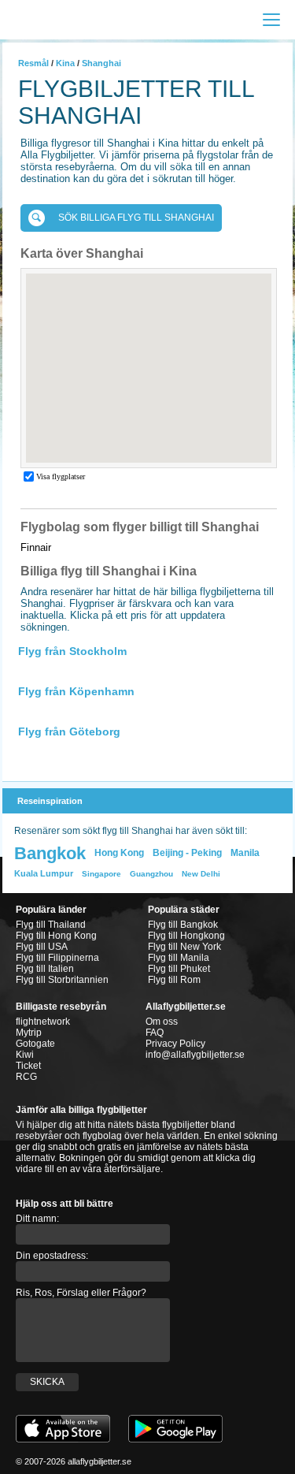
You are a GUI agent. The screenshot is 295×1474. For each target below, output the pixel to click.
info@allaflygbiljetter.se (195, 1054)
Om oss (162, 1021)
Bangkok (50, 853)
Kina (65, 63)
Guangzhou (151, 873)
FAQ (155, 1032)
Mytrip (29, 1032)
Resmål (33, 63)
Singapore (101, 873)
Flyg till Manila (178, 957)
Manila (245, 852)
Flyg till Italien (45, 968)
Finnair (35, 547)
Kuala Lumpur (43, 873)
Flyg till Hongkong (186, 935)
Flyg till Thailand (51, 924)
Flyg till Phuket (179, 968)
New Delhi (201, 873)
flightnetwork (43, 1021)
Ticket (28, 1065)
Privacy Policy (175, 1043)
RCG (26, 1076)
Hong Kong (119, 852)
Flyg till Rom (174, 979)
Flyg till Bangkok (183, 924)
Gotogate (35, 1043)
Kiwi (25, 1054)
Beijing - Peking (187, 852)
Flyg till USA (42, 946)
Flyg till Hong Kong (56, 935)
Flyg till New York (184, 946)
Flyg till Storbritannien (62, 979)
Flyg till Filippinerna (57, 957)
